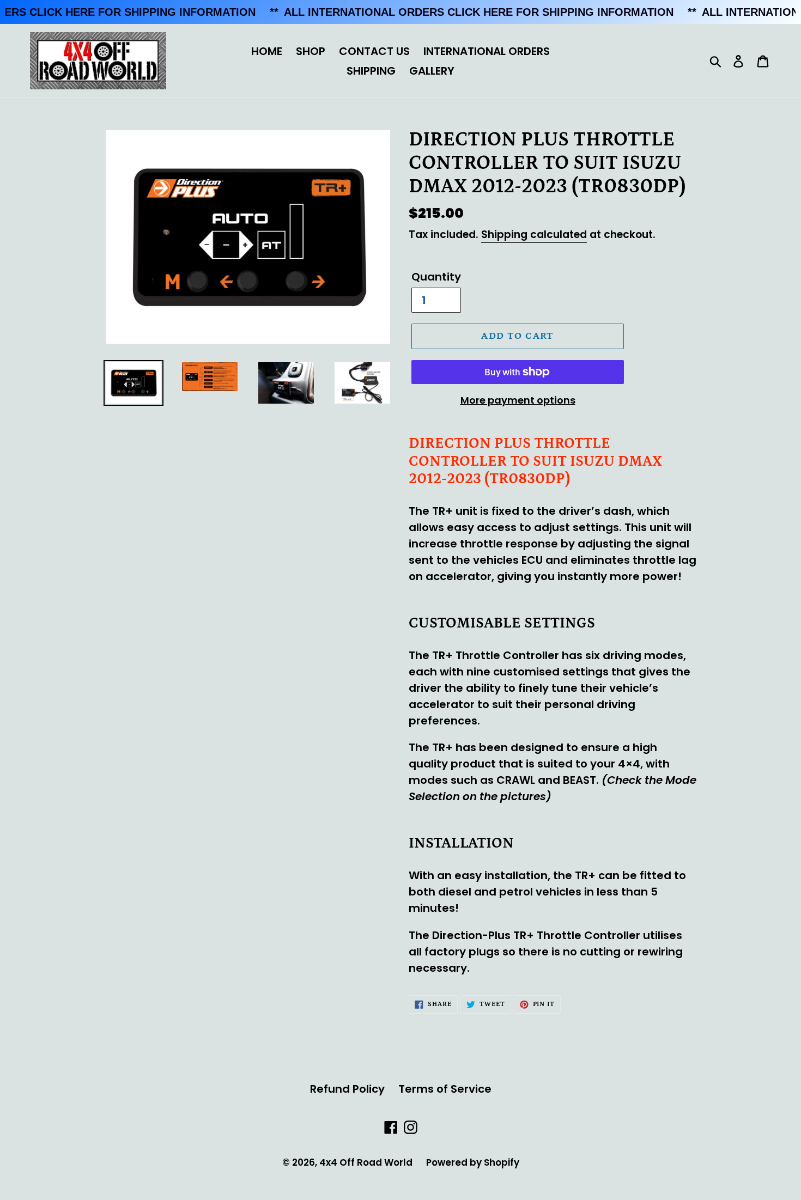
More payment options (517, 400)
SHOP (310, 51)
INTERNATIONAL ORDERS (486, 51)
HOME (266, 51)
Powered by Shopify (472, 1162)
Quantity (436, 276)
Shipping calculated (534, 234)
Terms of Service (444, 1089)
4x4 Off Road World (365, 1162)
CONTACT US (374, 51)
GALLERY (431, 70)
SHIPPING (371, 70)
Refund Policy (347, 1089)
